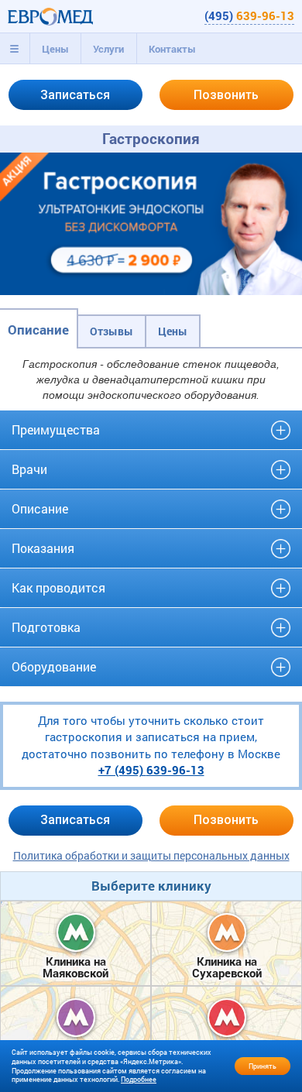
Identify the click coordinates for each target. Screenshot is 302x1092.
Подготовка (46, 627)
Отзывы (111, 331)
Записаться (75, 95)
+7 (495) (151, 770)
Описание (38, 329)
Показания (43, 548)
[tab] (14, 48)
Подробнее (138, 1079)
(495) (249, 15)
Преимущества (56, 429)
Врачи (29, 469)
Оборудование (54, 666)
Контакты (172, 49)
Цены (55, 49)
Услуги (108, 49)
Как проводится (58, 587)
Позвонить (226, 95)
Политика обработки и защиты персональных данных (151, 855)
